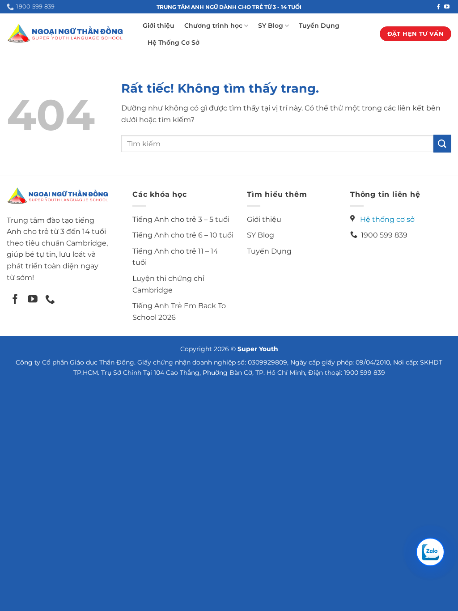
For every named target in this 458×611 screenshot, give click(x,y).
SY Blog (270, 25)
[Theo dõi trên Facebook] (438, 7)
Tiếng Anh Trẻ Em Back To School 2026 (179, 311)
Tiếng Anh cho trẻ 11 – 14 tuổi (175, 257)
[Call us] (50, 300)
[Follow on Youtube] (32, 300)
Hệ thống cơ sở (387, 219)
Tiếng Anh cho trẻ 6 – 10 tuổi (182, 235)
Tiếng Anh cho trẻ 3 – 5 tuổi (180, 219)
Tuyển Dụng (319, 25)
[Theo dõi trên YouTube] (447, 7)
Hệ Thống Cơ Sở (173, 42)
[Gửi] (442, 143)
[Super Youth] (65, 33)
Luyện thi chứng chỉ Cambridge (168, 284)
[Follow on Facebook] (15, 300)
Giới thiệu (158, 25)
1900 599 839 (382, 235)
